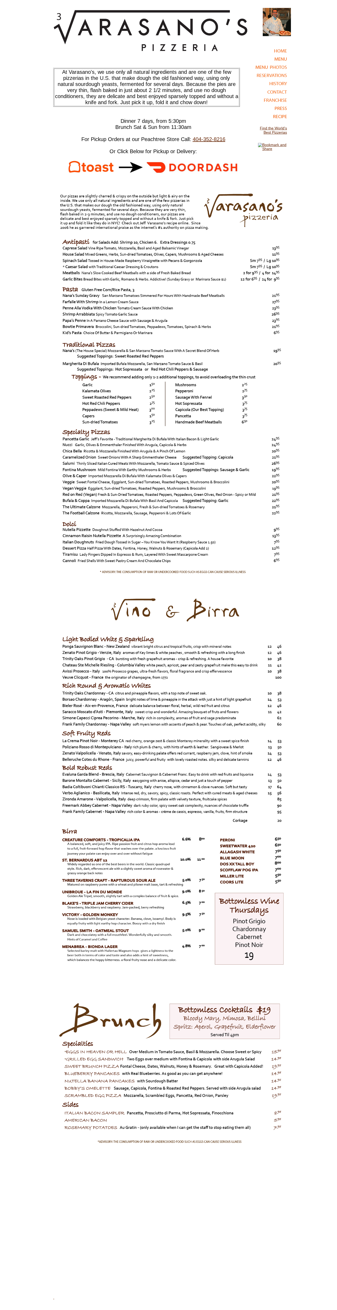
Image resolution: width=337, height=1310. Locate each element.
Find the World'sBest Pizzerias (273, 130)
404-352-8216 (209, 139)
